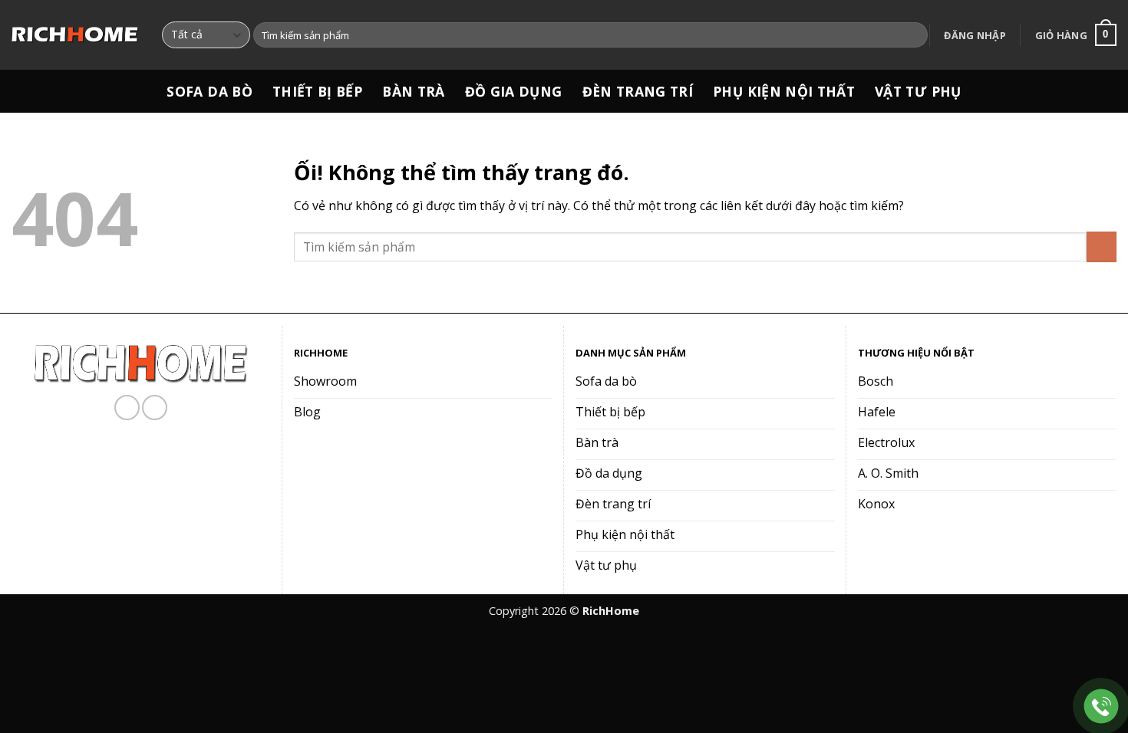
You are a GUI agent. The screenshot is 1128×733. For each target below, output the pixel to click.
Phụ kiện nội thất (784, 91)
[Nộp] (913, 35)
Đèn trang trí (638, 91)
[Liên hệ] (1101, 706)
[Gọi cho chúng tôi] (154, 407)
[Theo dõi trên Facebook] (127, 407)
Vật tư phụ (918, 91)
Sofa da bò (209, 91)
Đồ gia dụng (513, 91)
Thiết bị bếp (317, 91)
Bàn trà (413, 91)
